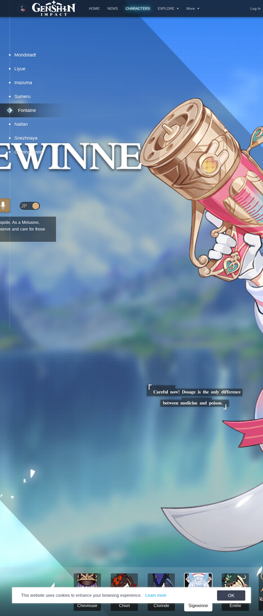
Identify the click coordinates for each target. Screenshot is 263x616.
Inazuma (23, 82)
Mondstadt (25, 54)
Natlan (21, 124)
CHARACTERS (138, 8)
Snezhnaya (25, 138)
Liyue (19, 68)
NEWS (112, 8)
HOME (94, 8)
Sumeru (22, 96)
